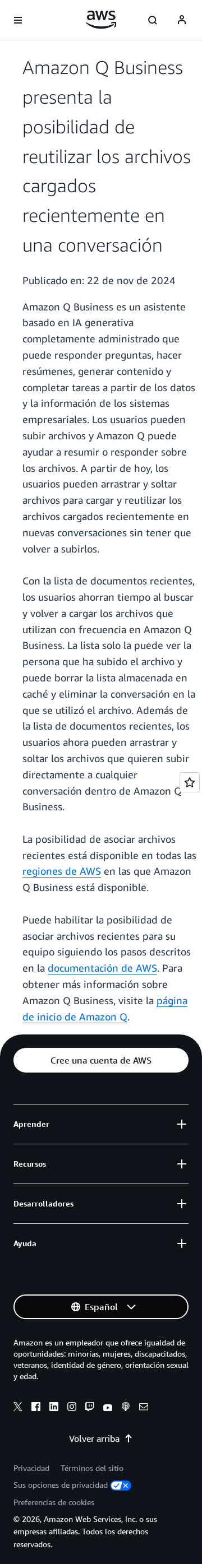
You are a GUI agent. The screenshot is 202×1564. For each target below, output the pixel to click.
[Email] (143, 1408)
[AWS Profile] (182, 20)
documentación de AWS (102, 968)
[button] (101, 1060)
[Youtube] (107, 1408)
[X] (17, 1408)
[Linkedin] (53, 1408)
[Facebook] (35, 1408)
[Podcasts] (125, 1408)
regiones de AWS (61, 871)
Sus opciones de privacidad (60, 1484)
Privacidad (31, 1468)
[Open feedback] (190, 782)
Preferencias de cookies (53, 1502)
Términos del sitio (92, 1468)
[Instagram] (71, 1408)
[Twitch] (89, 1408)
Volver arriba (94, 1438)
